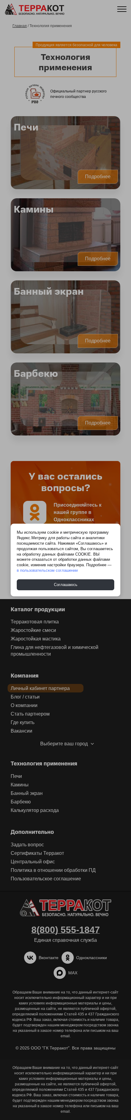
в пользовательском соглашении (47, 570)
